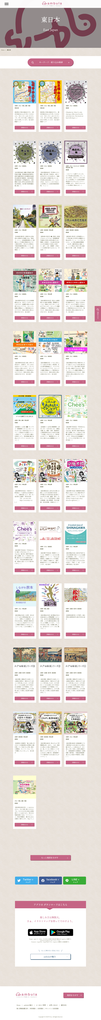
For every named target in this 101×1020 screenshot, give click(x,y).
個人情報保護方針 (22, 1009)
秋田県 (16, 803)
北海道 (16, 232)
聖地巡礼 (75, 105)
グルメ (20, 105)
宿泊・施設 (24, 105)
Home (3, 50)
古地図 (71, 608)
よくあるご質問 (41, 1005)
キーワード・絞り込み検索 (51, 62)
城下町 (75, 608)
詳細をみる (24, 128)
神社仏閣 (68, 167)
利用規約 (33, 1009)
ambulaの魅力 (28, 1005)
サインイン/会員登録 (51, 1009)
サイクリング (76, 166)
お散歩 (16, 105)
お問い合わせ (53, 1005)
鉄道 (29, 105)
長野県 (67, 611)
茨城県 (16, 422)
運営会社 (64, 1005)
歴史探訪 (82, 166)
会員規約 (40, 1009)
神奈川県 (17, 108)
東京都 (67, 108)
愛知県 (41, 232)
